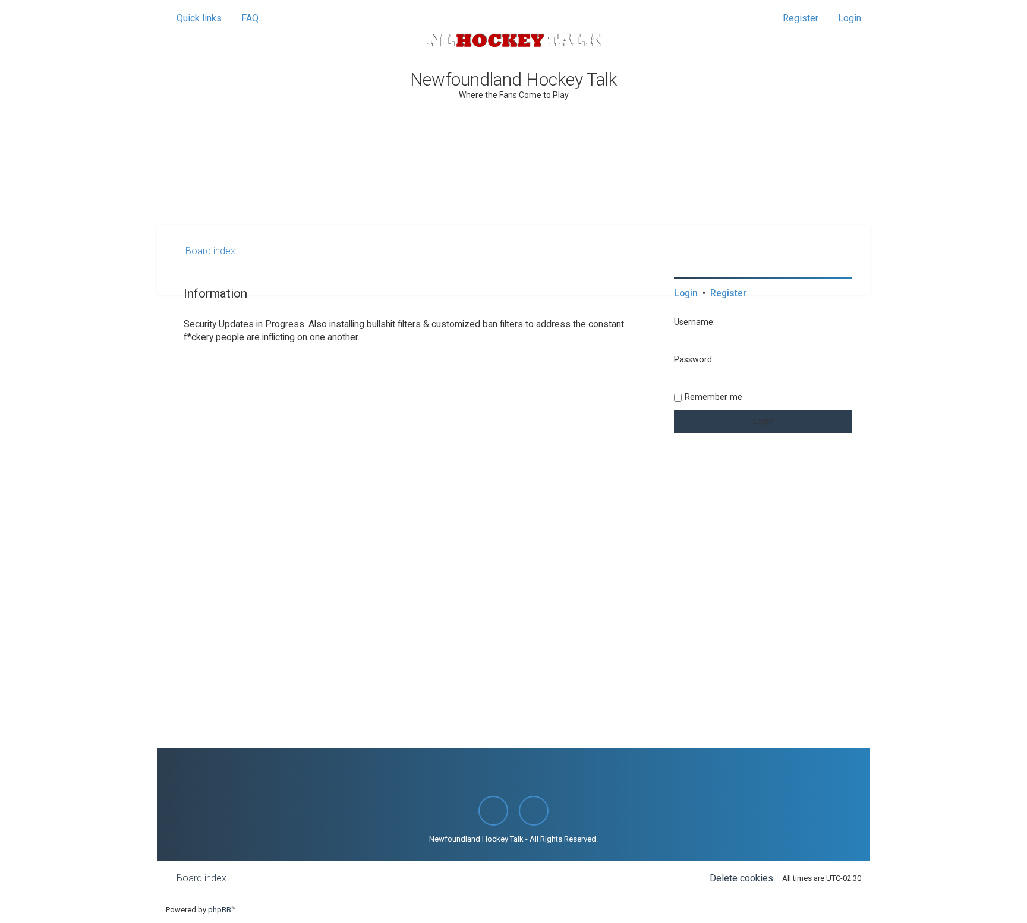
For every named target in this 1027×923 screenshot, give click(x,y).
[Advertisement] (513, 192)
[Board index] (513, 40)
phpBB (219, 909)
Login (686, 293)
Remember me (713, 397)
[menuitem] (245, 18)
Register (728, 293)
